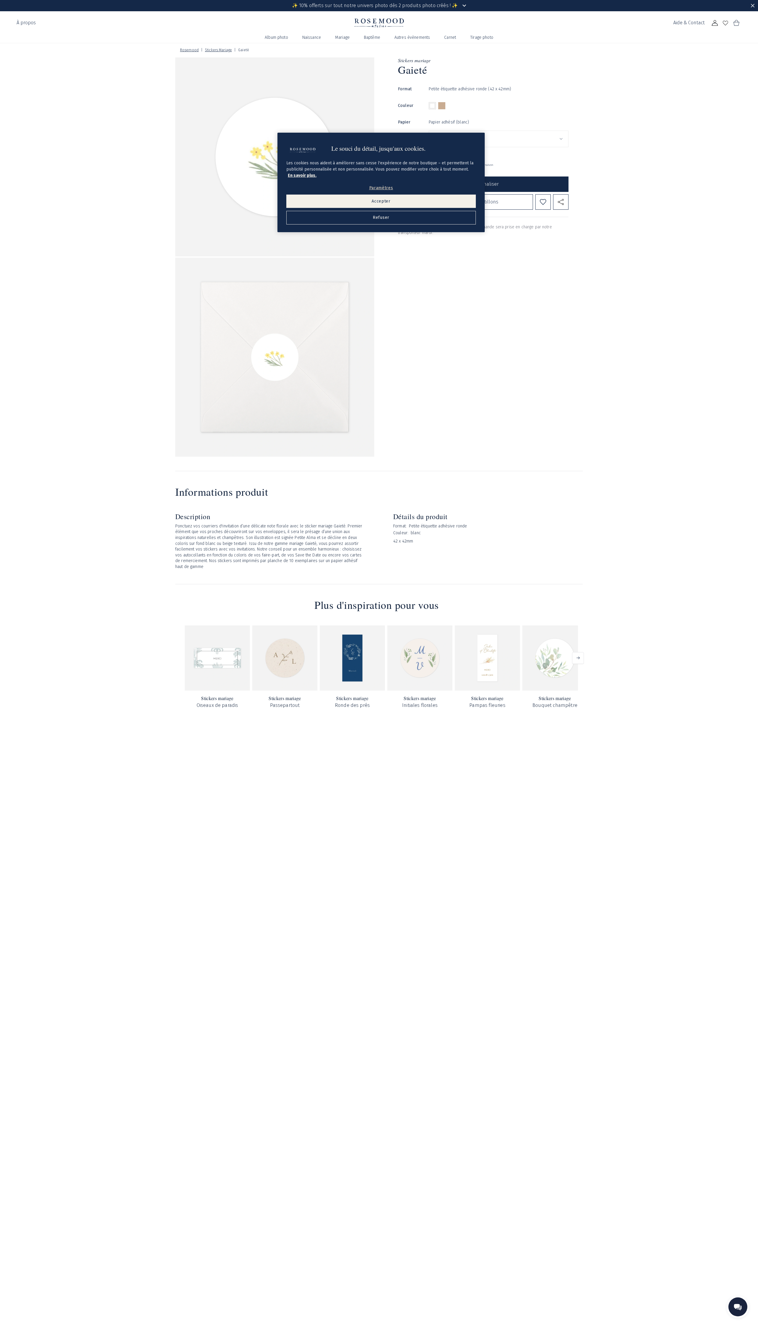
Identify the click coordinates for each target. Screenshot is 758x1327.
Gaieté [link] (243, 50)
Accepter (381, 201)
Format (405, 89)
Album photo (276, 37)
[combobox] (498, 139)
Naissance (311, 37)
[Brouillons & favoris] (725, 23)
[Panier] (736, 23)
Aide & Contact (689, 22)
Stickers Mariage (218, 50)
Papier (404, 122)
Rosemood (189, 50)
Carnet (450, 37)
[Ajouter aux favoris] (543, 202)
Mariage (342, 37)
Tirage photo (481, 37)
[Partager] (560, 202)
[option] (432, 105)
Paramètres (381, 187)
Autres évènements (412, 37)
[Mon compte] (714, 23)
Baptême (372, 37)
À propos (26, 22)
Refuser (381, 217)
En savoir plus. (302, 175)
